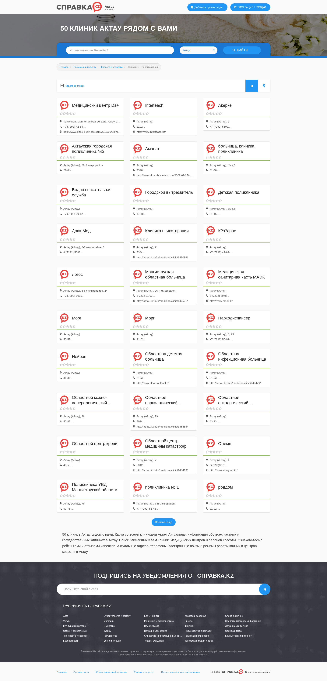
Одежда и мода (233, 631)
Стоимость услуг (144, 672)
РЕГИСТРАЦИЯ (243, 7)
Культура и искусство (74, 626)
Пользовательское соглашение (180, 672)
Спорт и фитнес (234, 616)
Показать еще (163, 521)
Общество (109, 626)
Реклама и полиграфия (197, 636)
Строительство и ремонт (117, 616)
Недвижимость (152, 626)
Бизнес (188, 621)
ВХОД (259, 7)
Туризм (107, 631)
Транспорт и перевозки (75, 636)
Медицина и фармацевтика (159, 621)
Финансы (190, 626)
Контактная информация (111, 672)
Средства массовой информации (243, 621)
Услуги (66, 621)
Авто (65, 616)
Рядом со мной (74, 85)
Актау (109, 7)
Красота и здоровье (195, 616)
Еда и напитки (152, 616)
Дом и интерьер (112, 640)
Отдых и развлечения (75, 631)
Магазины (109, 621)
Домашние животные (236, 626)
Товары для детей (154, 640)
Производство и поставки (198, 631)
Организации (81, 672)
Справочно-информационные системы (165, 636)
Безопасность (70, 640)
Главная (62, 672)
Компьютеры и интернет (238, 636)
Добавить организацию (208, 7)
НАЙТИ (242, 50)
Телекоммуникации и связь (199, 640)
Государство (110, 636)
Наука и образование (155, 631)
